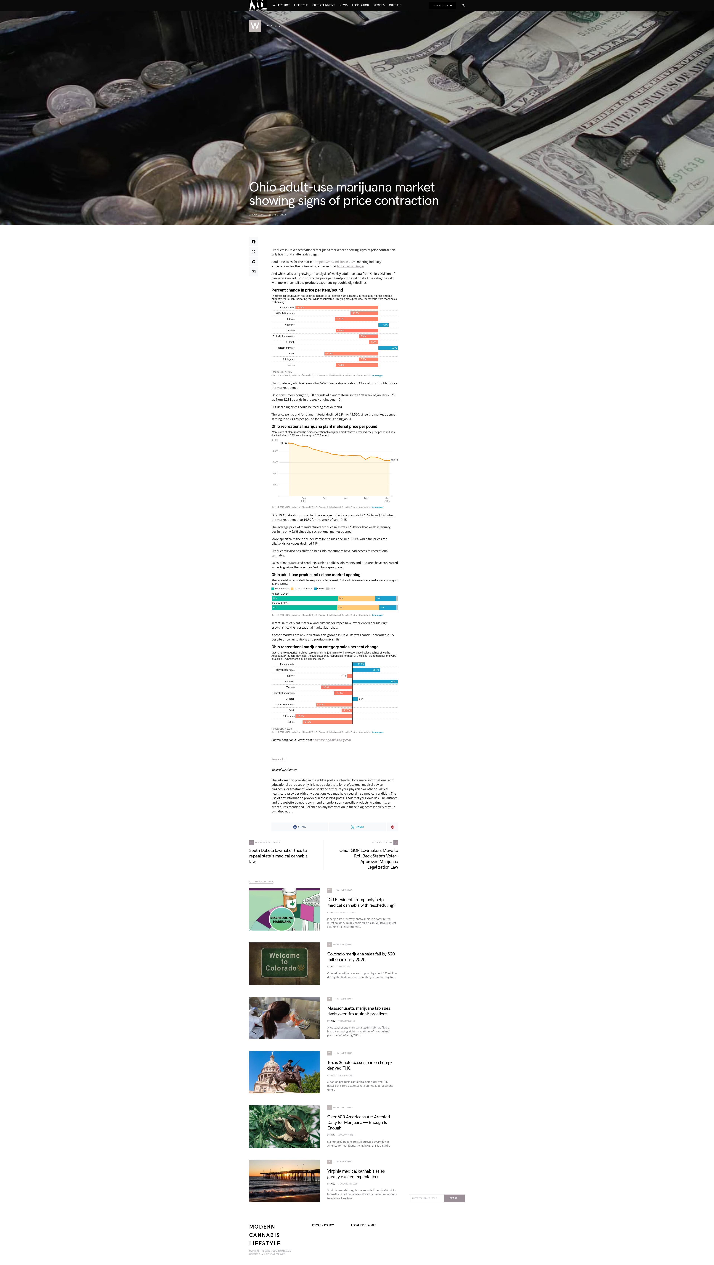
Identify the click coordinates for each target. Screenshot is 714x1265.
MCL (333, 912)
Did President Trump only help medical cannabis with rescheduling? (361, 902)
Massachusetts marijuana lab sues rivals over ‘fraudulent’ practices (358, 1011)
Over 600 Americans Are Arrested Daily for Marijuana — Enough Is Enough (358, 1122)
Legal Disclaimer (363, 1225)
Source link (279, 759)
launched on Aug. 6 (350, 266)
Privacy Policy (323, 1225)
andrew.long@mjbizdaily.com (332, 740)
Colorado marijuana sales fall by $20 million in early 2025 (361, 956)
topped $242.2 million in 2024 (335, 262)
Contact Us (440, 5)
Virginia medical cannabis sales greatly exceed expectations (356, 1174)
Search (454, 1198)
